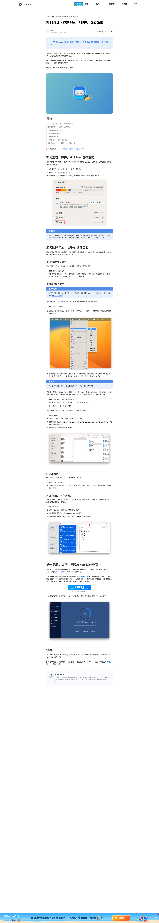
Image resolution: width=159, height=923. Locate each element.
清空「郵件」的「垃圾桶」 (58, 140)
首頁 (86, 4)
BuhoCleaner (57, 295)
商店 (113, 4)
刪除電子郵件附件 (55, 133)
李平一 (52, 31)
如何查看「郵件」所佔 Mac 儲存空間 (60, 124)
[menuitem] (86, 4)
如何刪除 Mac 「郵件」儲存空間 (58, 127)
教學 (53, 17)
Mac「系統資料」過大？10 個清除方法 (70, 149)
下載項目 (62, 572)
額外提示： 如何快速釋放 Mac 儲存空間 (61, 143)
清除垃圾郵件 (53, 136)
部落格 (124, 4)
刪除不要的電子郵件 (56, 130)
